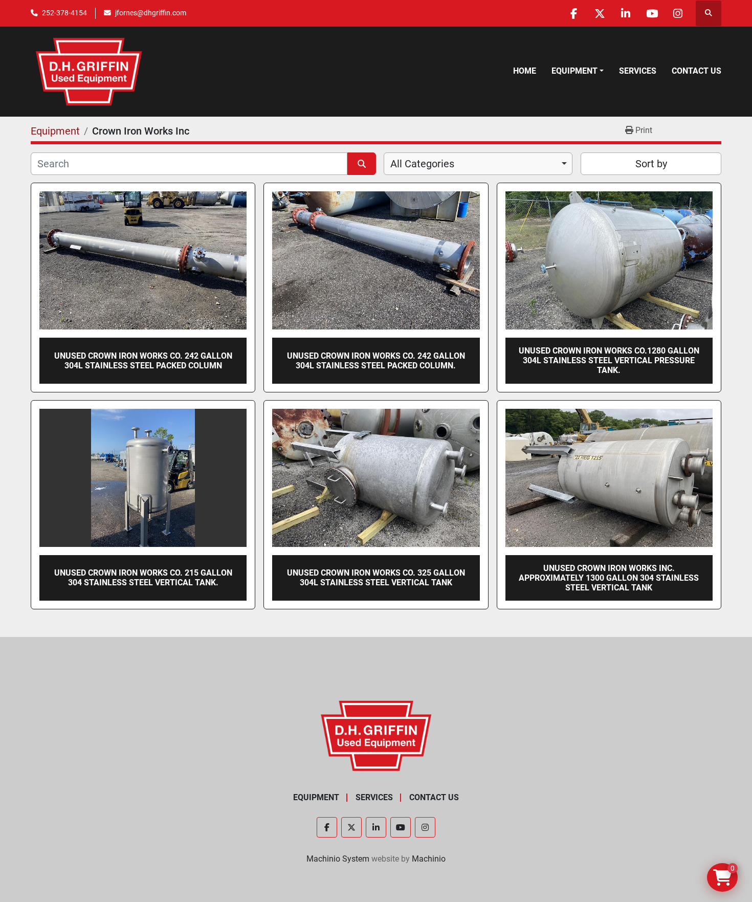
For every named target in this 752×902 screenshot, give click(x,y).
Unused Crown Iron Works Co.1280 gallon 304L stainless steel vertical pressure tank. (609, 360)
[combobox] (478, 163)
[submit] (361, 163)
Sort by (651, 164)
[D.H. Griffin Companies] (376, 735)
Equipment (574, 71)
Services (637, 71)
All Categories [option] (422, 164)
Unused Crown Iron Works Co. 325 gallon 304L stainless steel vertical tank (376, 577)
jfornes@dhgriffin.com (150, 13)
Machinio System (337, 859)
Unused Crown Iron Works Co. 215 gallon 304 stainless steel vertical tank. (143, 577)
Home (524, 71)
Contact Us (696, 71)
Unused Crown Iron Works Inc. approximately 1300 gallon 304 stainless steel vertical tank (609, 577)
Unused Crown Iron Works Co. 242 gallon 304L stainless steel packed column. (376, 360)
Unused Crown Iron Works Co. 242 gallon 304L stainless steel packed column (143, 360)
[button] (577, 71)
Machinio (429, 859)
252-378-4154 (64, 13)
